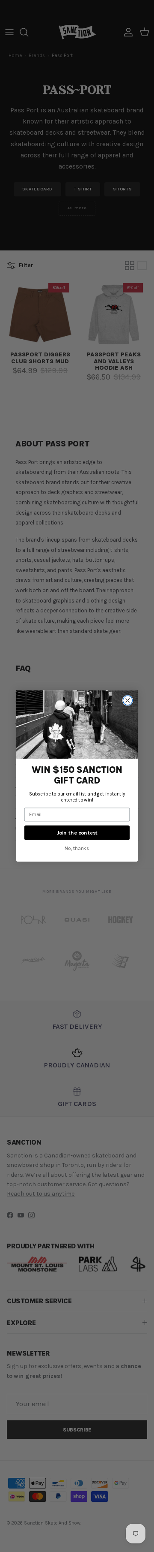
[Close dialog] (127, 700)
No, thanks (77, 848)
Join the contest (77, 832)
